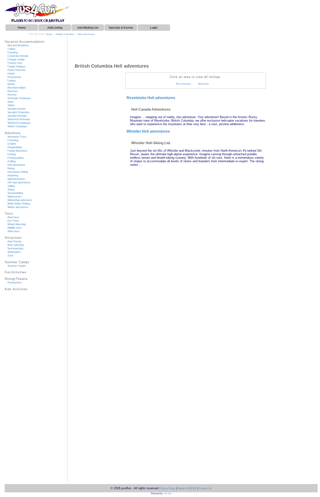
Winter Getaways (17, 126)
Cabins (11, 48)
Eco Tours (13, 220)
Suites (11, 105)
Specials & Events (121, 27)
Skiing (10, 189)
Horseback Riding (17, 171)
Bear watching (15, 244)
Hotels (11, 73)
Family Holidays (16, 66)
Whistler (203, 83)
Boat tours (13, 217)
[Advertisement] (22, 388)
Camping (12, 52)
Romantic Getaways (19, 98)
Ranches (12, 91)
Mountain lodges (16, 87)
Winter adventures (17, 207)
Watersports (14, 196)
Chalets (11, 143)
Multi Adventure (16, 178)
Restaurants (14, 282)
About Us (183, 488)
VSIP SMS (167, 494)
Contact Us (205, 488)
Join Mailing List (87, 27)
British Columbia (65, 34)
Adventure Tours (16, 136)
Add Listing (54, 27)
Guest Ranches (16, 70)
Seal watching (15, 248)
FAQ (193, 488)
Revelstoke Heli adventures (151, 98)
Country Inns (14, 63)
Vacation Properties (18, 112)
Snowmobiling (15, 193)
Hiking (11, 168)
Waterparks (14, 251)
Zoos (10, 255)
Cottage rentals (16, 59)
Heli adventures (86, 34)
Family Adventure (17, 150)
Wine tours (13, 231)
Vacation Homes (16, 108)
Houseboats (14, 77)
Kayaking (12, 175)
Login (153, 27)
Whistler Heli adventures (148, 131)
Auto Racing (14, 241)
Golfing (11, 161)
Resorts (12, 94)
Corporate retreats (18, 55)
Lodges (11, 80)
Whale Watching (16, 224)
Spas (10, 101)
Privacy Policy (167, 488)
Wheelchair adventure (19, 200)
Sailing (11, 186)
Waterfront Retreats (18, 119)
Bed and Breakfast (18, 45)
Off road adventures (18, 182)
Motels (11, 84)
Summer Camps (16, 265)
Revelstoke (183, 83)
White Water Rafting (18, 203)
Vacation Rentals (16, 115)
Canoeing (12, 140)
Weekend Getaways (19, 122)
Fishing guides (15, 157)
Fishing (11, 154)
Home (22, 27)
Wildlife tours (14, 227)
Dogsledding (14, 147)
